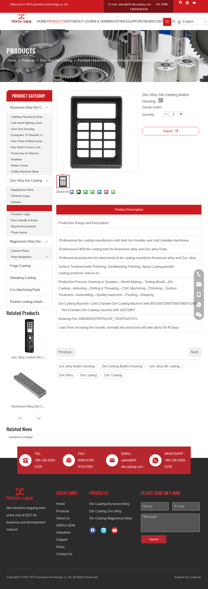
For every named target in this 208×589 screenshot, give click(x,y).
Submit (153, 539)
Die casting (88, 375)
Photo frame (19, 232)
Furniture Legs (20, 214)
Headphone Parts (22, 189)
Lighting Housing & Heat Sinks (30, 116)
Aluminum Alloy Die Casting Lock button (29, 406)
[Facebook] (180, 3)
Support (62, 539)
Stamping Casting (23, 277)
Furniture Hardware (23, 208)
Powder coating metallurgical (31, 301)
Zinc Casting (113, 375)
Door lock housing (22, 129)
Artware (16, 202)
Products (62, 511)
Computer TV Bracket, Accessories (31, 135)
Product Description (129, 209)
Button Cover (19, 165)
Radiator (16, 159)
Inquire (168, 131)
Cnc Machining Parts (25, 289)
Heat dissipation (21, 256)
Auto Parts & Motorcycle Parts (30, 141)
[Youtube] (194, 3)
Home (60, 504)
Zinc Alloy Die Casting (26, 180)
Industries (63, 532)
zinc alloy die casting (165, 366)
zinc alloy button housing (77, 366)
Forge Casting (20, 266)
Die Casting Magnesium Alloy (110, 518)
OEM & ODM (65, 525)
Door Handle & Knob (24, 220)
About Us (63, 518)
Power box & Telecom (25, 153)
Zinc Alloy (66, 375)
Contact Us (64, 554)
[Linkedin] (187, 3)
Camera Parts (20, 250)
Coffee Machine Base (25, 171)
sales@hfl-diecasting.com (134, 4)
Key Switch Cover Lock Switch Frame (31, 147)
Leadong (195, 577)
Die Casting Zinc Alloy (105, 511)
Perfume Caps (20, 195)
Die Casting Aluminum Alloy (109, 504)
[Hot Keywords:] (167, 22)
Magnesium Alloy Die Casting (31, 241)
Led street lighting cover (26, 122)
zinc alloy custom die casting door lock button (29, 357)
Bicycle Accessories (23, 226)
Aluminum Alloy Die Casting (30, 107)
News (60, 547)
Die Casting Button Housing (122, 366)
